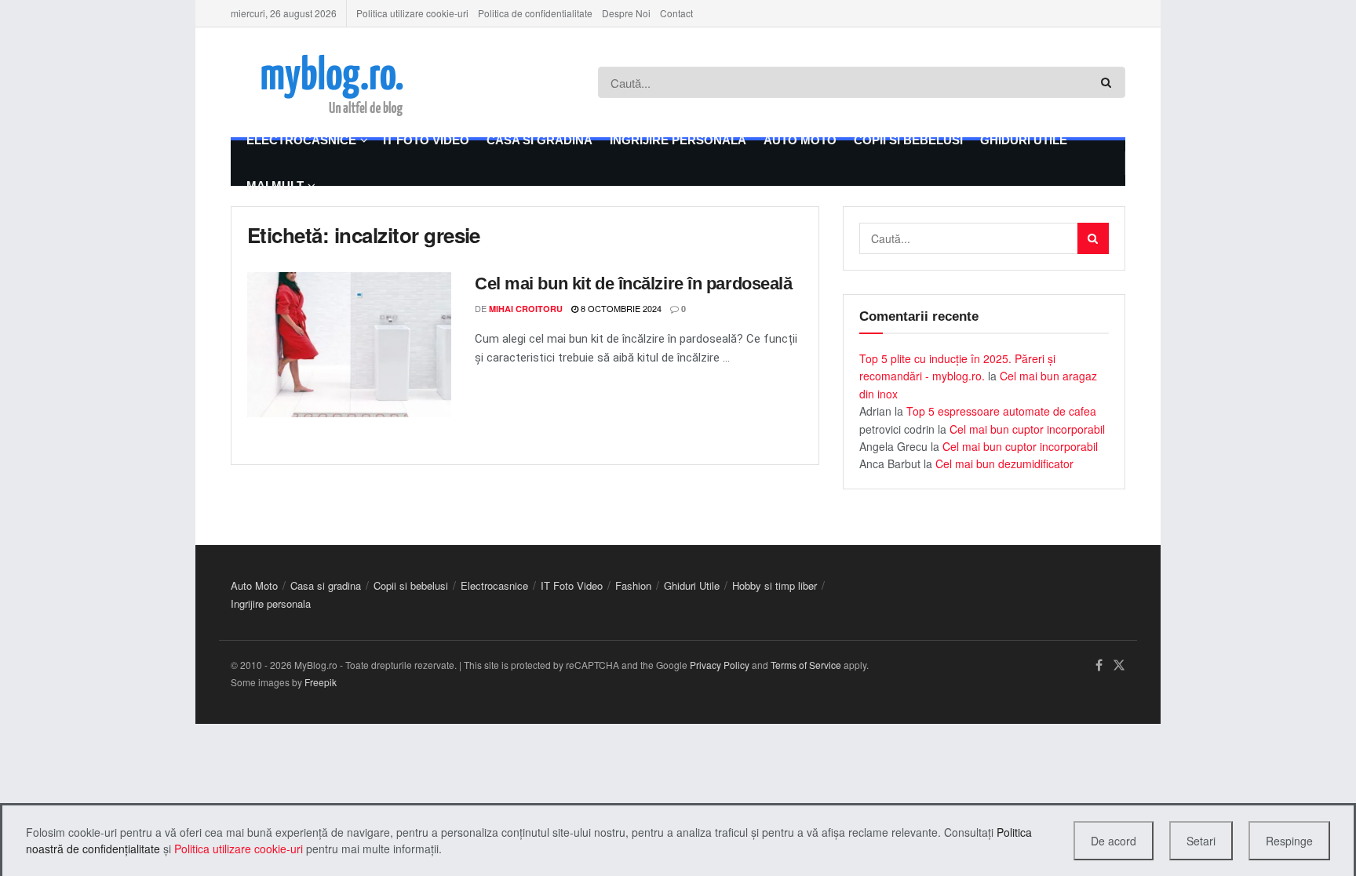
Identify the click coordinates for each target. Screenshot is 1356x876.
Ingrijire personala (678, 140)
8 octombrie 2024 (620, 308)
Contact (676, 13)
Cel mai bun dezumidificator (1004, 463)
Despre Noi (626, 13)
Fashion (633, 585)
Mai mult (275, 185)
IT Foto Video (426, 140)
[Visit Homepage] (353, 82)
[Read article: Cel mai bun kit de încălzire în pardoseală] (349, 345)
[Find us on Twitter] (1119, 665)
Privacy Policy (719, 664)
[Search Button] (1109, 82)
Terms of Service (806, 664)
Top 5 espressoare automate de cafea (1001, 411)
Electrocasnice (301, 140)
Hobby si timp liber (774, 585)
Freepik (320, 682)
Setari (1201, 841)
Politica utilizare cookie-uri (412, 13)
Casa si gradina (539, 140)
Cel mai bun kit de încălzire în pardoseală (634, 283)
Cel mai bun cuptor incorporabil (1027, 429)
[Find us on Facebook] (1099, 665)
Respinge (1289, 841)
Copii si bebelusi (908, 140)
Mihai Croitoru (526, 308)
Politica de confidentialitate (535, 13)
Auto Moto (800, 140)
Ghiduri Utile (1023, 140)
